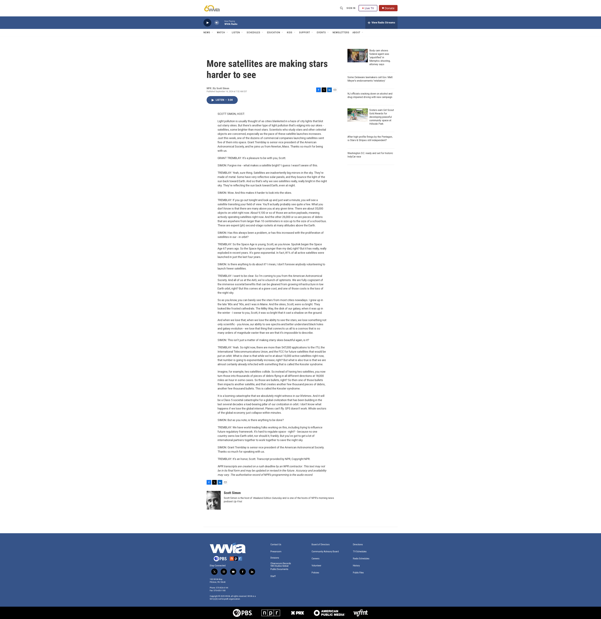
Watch (221, 32)
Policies (315, 573)
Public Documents (279, 569)
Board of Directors (321, 544)
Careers (315, 558)
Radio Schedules (361, 558)
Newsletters (341, 32)
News (206, 32)
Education (273, 32)
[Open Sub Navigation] (212, 32)
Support (304, 32)
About (356, 32)
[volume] (216, 22)
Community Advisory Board (325, 551)
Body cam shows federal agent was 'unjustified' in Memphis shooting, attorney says (379, 57)
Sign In (351, 8)
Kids (289, 32)
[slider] (221, 22)
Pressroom (275, 551)
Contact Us (275, 544)
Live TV (369, 8)
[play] (207, 23)
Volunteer (316, 565)
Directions (358, 544)
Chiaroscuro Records (280, 563)
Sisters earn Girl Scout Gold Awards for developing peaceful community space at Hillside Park (381, 117)
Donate (389, 8)
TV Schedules (360, 551)
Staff (273, 576)
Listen (236, 32)
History (356, 565)
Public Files (358, 573)
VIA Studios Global (279, 566)
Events (321, 32)
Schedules (253, 32)
